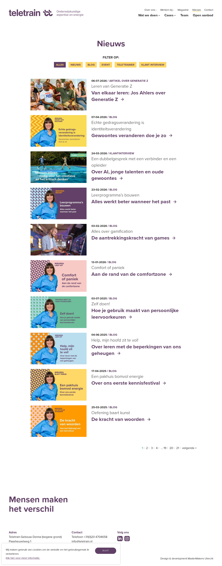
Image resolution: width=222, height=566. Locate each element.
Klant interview (152, 64)
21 (177, 448)
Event (106, 64)
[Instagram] (127, 538)
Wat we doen (148, 15)
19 (165, 448)
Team (184, 15)
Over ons (149, 9)
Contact (208, 9)
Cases (168, 15)
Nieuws (196, 9)
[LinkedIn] (120, 538)
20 (171, 448)
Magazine (183, 9)
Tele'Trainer (125, 64)
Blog (91, 64)
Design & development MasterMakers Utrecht (186, 558)
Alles (60, 64)
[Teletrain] (31, 13)
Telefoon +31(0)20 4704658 (89, 537)
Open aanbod (203, 15)
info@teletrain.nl (82, 541)
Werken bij (166, 9)
